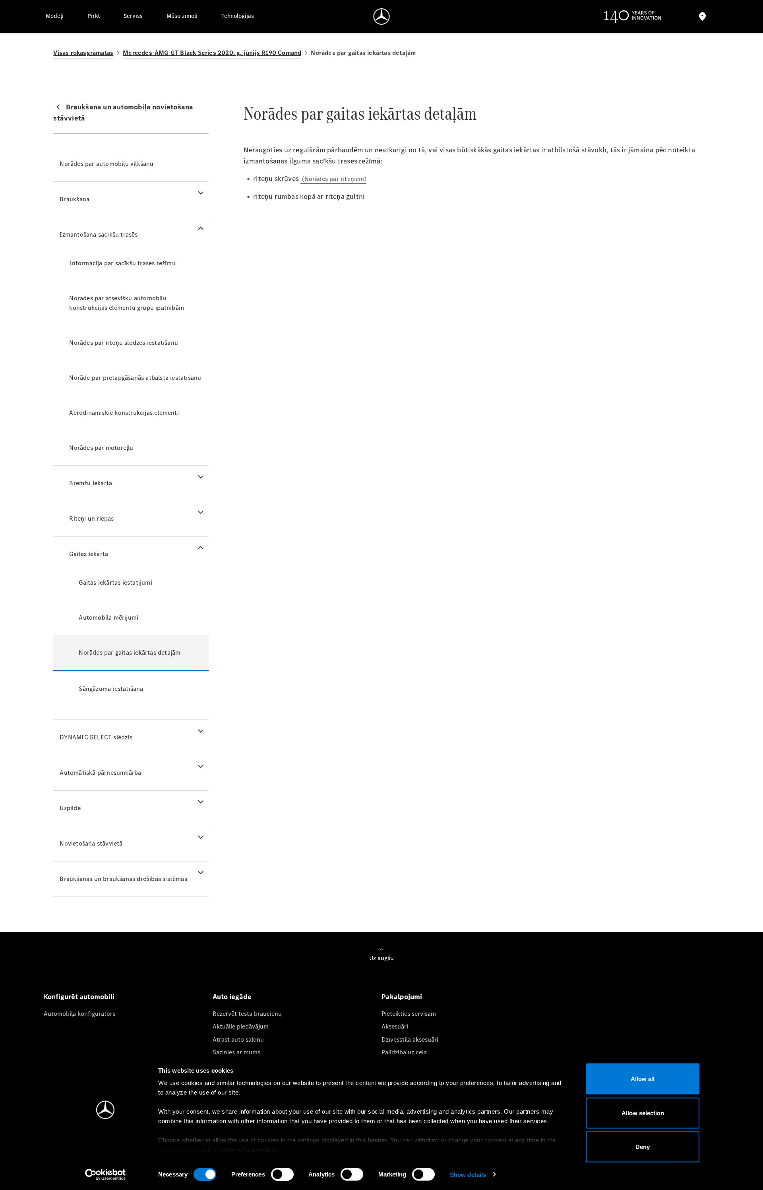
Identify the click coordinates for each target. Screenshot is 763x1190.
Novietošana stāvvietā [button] (91, 843)
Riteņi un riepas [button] (91, 518)
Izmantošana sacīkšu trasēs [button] (98, 234)
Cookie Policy (178, 1149)
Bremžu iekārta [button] (90, 483)
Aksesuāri (395, 1026)
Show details (468, 1174)
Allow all (643, 1078)
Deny (642, 1146)
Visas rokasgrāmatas (83, 53)
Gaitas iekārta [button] (88, 554)
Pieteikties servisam (409, 1013)
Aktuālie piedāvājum (241, 1026)
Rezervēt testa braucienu (247, 1013)
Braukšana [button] (74, 199)
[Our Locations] (702, 16)
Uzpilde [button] (70, 808)
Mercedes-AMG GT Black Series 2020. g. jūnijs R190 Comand (212, 53)
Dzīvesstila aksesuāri (410, 1039)
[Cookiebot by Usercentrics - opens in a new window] (105, 1174)
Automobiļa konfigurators (79, 1013)
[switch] (282, 1174)
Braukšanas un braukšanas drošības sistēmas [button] (123, 879)
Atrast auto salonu (238, 1039)
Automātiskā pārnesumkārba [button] (100, 772)
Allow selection (643, 1112)
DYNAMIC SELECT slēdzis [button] (96, 737)
